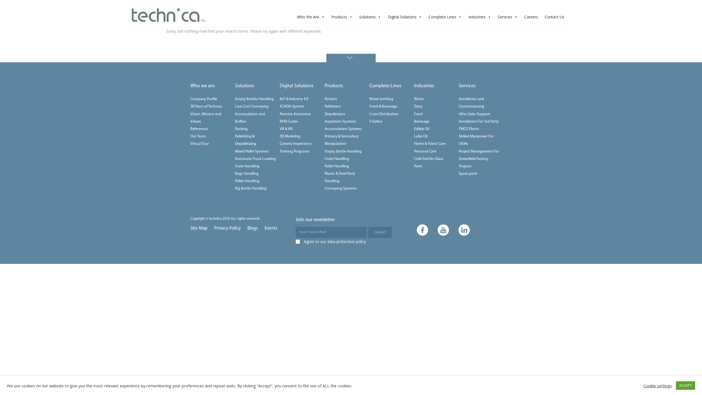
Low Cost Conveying (251, 107)
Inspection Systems (340, 122)
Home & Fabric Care (430, 144)
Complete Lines (442, 16)
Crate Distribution (383, 114)
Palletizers (333, 107)
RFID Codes (289, 122)
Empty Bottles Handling (254, 99)
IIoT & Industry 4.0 (294, 99)
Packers (331, 99)
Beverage (421, 122)
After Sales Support (474, 114)
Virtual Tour (199, 144)
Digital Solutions (402, 16)
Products (339, 16)
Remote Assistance (295, 114)
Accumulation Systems (343, 129)
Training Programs (295, 151)
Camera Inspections (296, 144)
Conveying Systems (341, 189)
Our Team (198, 136)
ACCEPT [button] (685, 385)
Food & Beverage (383, 107)
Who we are (202, 86)
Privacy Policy (227, 228)
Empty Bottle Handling (343, 151)
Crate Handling (247, 166)
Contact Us (554, 16)
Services (505, 16)
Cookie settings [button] (658, 385)
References (199, 129)
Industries (477, 16)
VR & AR (286, 129)
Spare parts (468, 174)
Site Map (199, 228)
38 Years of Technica (206, 107)
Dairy (418, 107)
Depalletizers (335, 114)
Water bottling (381, 99)
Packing (241, 129)
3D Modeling (290, 136)
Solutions (367, 16)
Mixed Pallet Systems (252, 151)
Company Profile (203, 99)
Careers (531, 16)
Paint (418, 166)
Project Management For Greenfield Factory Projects (479, 158)
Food (418, 114)
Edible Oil (421, 129)
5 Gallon (376, 122)
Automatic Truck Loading (255, 159)
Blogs (252, 228)
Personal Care (425, 151)
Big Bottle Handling (251, 189)
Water (419, 99)
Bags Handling (247, 174)
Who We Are (308, 16)
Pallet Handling (247, 181)
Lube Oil (421, 136)
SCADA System (292, 107)
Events (271, 228)
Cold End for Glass (428, 159)
